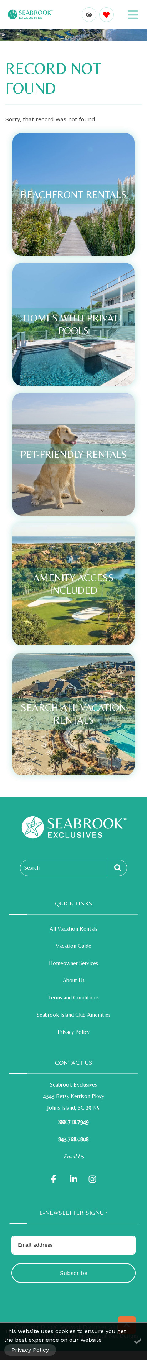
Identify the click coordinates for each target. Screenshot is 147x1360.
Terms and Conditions (73, 997)
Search (32, 867)
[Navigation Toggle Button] (133, 15)
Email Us (74, 1156)
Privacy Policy (73, 1032)
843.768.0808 (73, 1139)
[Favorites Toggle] (106, 14)
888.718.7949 (73, 1122)
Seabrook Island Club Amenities (74, 1014)
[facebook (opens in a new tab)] (54, 1179)
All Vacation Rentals (73, 928)
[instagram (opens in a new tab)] (92, 1179)
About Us (74, 980)
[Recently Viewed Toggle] (89, 14)
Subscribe (73, 1273)
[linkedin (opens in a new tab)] (73, 1179)
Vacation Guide (73, 945)
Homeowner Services (73, 963)
